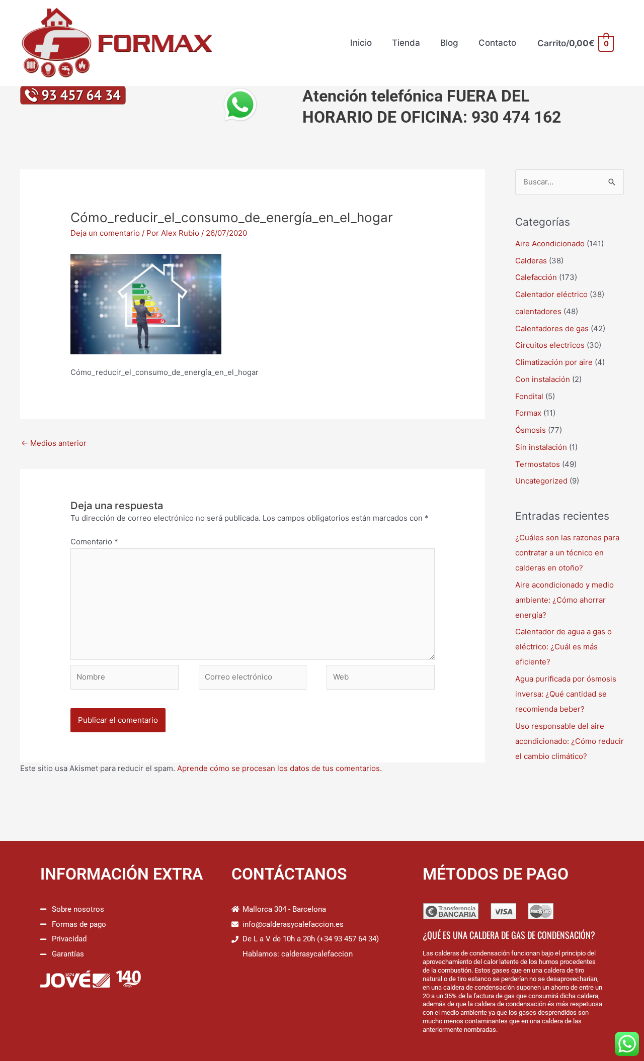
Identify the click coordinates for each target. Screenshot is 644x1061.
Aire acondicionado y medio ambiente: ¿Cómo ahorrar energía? (564, 600)
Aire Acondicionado (550, 243)
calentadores (538, 311)
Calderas (531, 260)
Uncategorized (541, 481)
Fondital (529, 396)
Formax (528, 413)
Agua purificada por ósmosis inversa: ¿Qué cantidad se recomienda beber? (565, 694)
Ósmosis (530, 430)
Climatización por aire (554, 362)
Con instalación (542, 379)
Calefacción (536, 277)
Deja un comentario (105, 233)
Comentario (94, 541)
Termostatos (537, 464)
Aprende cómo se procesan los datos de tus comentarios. (279, 768)
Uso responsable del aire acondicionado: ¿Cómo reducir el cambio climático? (569, 741)
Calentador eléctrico (551, 294)
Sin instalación (541, 447)
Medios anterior (54, 443)
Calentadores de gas (552, 328)
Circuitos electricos (550, 345)
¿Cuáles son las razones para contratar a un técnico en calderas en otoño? (567, 552)
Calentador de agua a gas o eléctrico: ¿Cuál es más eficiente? (563, 646)
